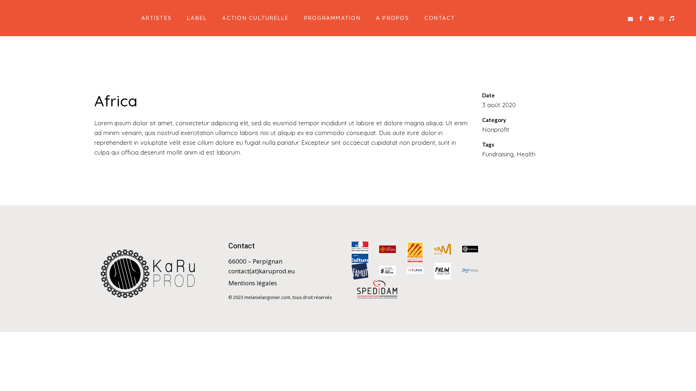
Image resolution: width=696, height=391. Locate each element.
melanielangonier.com (267, 297)
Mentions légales (252, 283)
